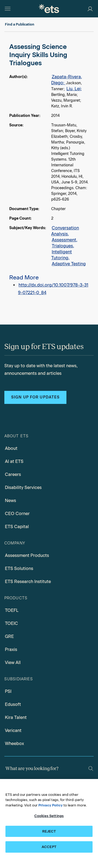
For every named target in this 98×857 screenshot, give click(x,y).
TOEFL (12, 610)
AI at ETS (14, 461)
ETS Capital (17, 526)
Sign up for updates (35, 397)
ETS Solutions (19, 568)
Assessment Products (27, 555)
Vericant (13, 730)
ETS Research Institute (28, 581)
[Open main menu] (7, 8)
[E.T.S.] (49, 9)
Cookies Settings (49, 816)
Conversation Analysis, (65, 230)
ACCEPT (49, 847)
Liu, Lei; (74, 88)
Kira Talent (16, 717)
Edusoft (13, 704)
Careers (13, 474)
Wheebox (14, 743)
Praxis (11, 649)
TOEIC (11, 623)
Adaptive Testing (69, 263)
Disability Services (23, 487)
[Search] (91, 768)
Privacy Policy (50, 805)
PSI (8, 691)
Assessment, (64, 239)
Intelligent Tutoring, (61, 254)
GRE (9, 636)
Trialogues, (63, 245)
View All (13, 662)
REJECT (49, 831)
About (11, 448)
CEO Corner (17, 513)
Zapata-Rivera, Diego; (66, 79)
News (10, 500)
